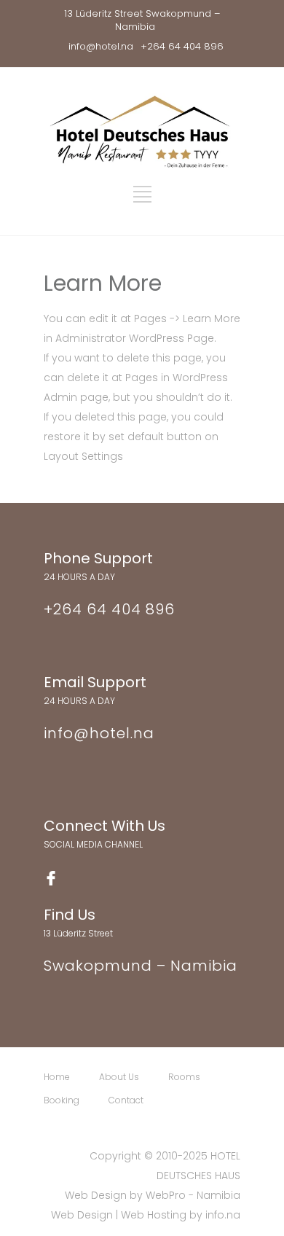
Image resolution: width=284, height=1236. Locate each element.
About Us (119, 1077)
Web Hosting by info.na (180, 1215)
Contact (126, 1100)
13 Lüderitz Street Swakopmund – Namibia (142, 20)
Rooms (184, 1077)
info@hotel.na (100, 46)
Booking (61, 1100)
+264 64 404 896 (182, 46)
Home (57, 1077)
